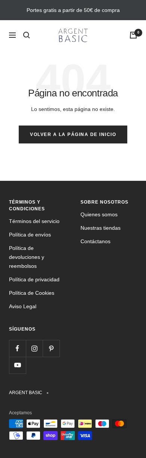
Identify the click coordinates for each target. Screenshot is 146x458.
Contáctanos (95, 241)
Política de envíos (30, 235)
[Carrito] (133, 35)
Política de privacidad (34, 279)
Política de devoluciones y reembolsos (26, 257)
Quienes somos (99, 214)
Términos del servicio (34, 221)
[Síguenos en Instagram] (34, 348)
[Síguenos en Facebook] (17, 348)
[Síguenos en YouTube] (17, 365)
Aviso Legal (22, 306)
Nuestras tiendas (100, 228)
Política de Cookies (31, 293)
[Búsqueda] (26, 35)
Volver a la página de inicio (73, 134)
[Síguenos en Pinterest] (51, 348)
